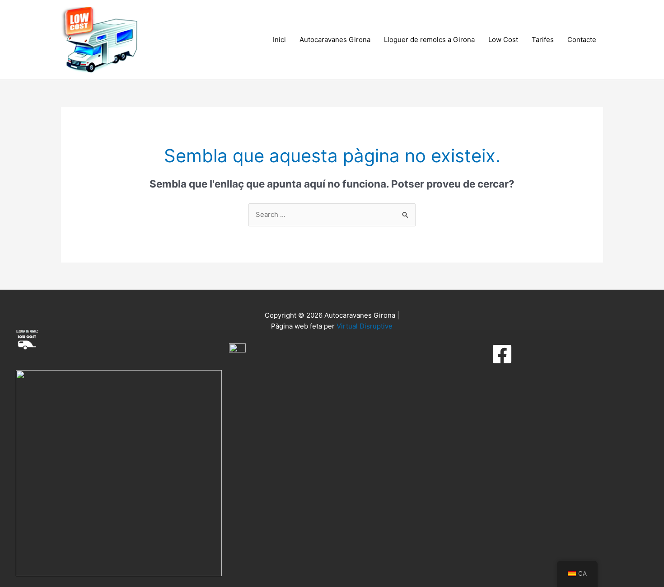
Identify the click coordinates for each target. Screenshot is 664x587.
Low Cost (503, 39)
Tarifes (543, 39)
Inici (279, 39)
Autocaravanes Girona (334, 39)
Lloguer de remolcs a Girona (429, 39)
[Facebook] (502, 354)
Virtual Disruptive (365, 326)
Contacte (581, 39)
